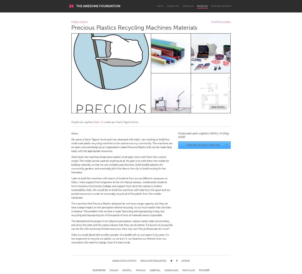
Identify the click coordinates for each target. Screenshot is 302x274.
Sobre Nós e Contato (124, 261)
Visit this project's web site (207, 145)
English (114, 270)
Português (188, 270)
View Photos (218, 107)
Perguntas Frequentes (153, 261)
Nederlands (171, 270)
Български (99, 270)
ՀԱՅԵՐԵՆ (155, 270)
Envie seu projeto (221, 6)
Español (127, 270)
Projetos (202, 6)
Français (140, 270)
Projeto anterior (79, 22)
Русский (204, 270)
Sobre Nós (173, 6)
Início (160, 6)
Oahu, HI (98, 122)
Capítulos (187, 6)
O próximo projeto (221, 22)
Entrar (186, 261)
